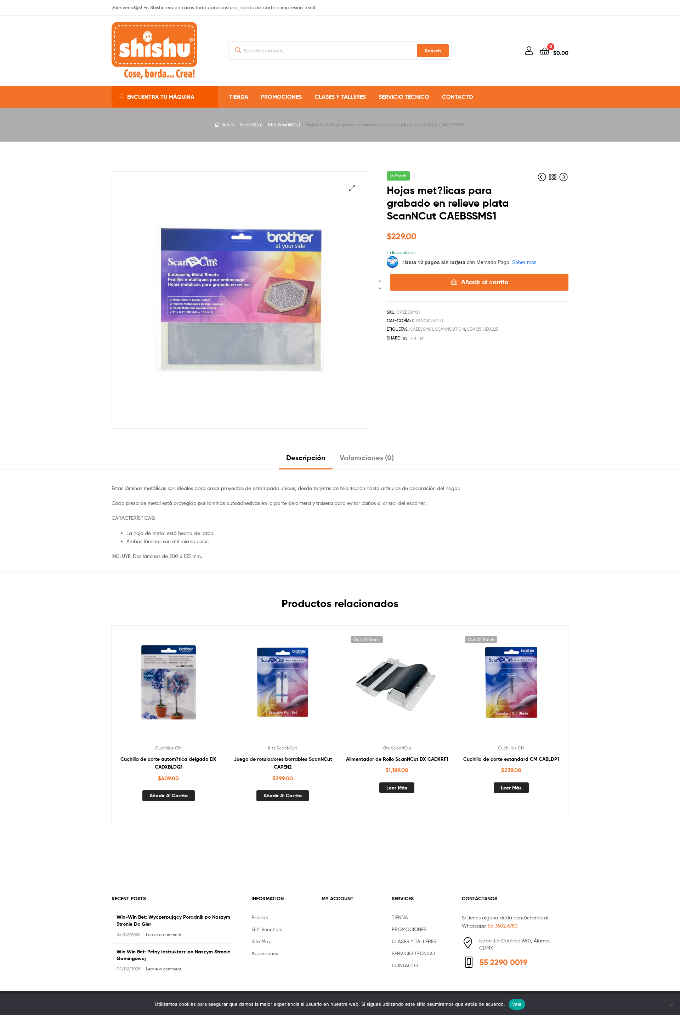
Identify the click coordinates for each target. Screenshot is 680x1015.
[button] (352, 188)
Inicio (228, 124)
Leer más (396, 788)
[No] (671, 1004)
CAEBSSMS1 (421, 329)
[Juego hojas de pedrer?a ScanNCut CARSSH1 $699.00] (563, 177)
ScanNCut (251, 124)
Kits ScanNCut (284, 124)
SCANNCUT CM (450, 329)
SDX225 (490, 329)
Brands (259, 917)
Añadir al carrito (485, 282)
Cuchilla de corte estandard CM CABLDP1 (511, 759)
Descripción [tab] (305, 457)
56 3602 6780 (503, 926)
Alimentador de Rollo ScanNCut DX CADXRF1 (397, 759)
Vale (517, 1004)
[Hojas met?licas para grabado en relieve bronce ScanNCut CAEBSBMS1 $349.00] (542, 177)
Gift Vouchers (266, 929)
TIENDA (238, 96)
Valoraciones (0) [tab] (367, 457)
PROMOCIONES (281, 96)
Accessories (264, 953)
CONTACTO (457, 96)
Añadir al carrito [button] (168, 795)
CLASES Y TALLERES (340, 96)
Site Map (261, 941)
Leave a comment (164, 934)
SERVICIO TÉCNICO (404, 96)
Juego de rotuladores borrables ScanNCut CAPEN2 (283, 763)
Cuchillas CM (168, 748)
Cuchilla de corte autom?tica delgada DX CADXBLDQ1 (168, 763)
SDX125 (474, 329)
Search (433, 50)
